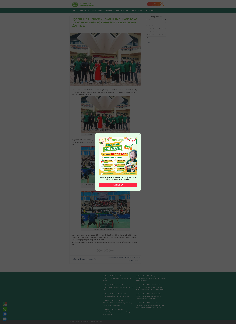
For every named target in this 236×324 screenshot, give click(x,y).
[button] (139, 135)
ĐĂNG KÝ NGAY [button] (118, 185)
